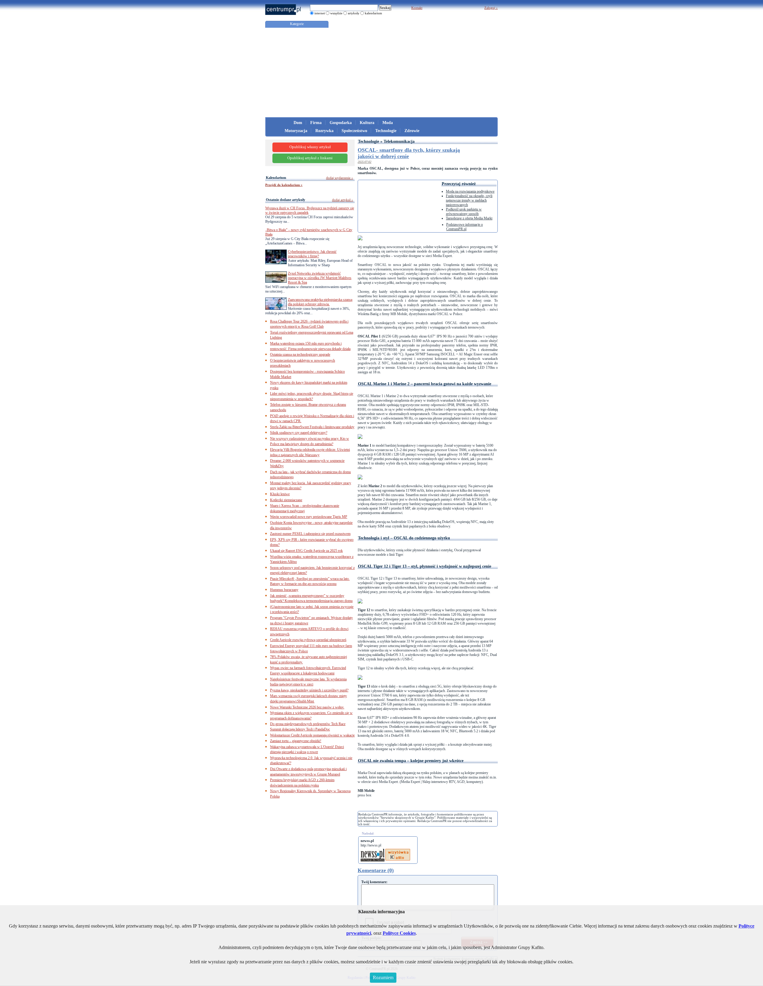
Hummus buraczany (284, 590)
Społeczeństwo (354, 131)
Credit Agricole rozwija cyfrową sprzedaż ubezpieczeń (308, 640)
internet (319, 13)
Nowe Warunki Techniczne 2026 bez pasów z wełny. (307, 707)
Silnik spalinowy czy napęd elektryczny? (298, 433)
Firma (316, 122)
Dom (298, 122)
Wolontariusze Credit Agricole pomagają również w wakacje (312, 735)
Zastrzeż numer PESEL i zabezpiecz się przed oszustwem (310, 534)
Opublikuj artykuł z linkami (310, 158)
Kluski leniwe (280, 494)
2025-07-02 (364, 161)
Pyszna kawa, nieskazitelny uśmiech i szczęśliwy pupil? (309, 690)
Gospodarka (341, 122)
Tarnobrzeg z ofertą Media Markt (469, 218)
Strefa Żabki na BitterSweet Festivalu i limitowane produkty (312, 427)
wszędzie (336, 13)
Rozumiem (383, 977)
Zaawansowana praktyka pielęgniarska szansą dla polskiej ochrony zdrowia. (320, 302)
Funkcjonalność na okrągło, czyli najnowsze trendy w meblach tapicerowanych (469, 200)
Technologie (385, 131)
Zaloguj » (491, 8)
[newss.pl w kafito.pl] (397, 851)
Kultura (367, 122)
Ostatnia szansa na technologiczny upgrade (300, 354)
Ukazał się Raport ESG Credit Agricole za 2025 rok (306, 551)
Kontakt (416, 8)
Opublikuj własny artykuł (310, 147)
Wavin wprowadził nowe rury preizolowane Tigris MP (308, 517)
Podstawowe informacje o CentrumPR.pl (464, 226)
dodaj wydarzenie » (339, 177)
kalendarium (373, 13)
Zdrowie (411, 131)
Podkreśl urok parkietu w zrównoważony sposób (464, 211)
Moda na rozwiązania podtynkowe (470, 191)
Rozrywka (324, 131)
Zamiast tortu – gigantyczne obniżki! (295, 741)
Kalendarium (276, 178)
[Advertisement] (381, 72)
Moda (387, 122)
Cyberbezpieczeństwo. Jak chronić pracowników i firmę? (312, 254)
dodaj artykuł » (342, 200)
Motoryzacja (296, 131)
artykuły (353, 13)
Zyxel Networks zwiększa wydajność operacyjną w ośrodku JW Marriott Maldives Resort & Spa (319, 277)
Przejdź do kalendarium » (284, 185)
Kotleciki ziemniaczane (286, 500)
